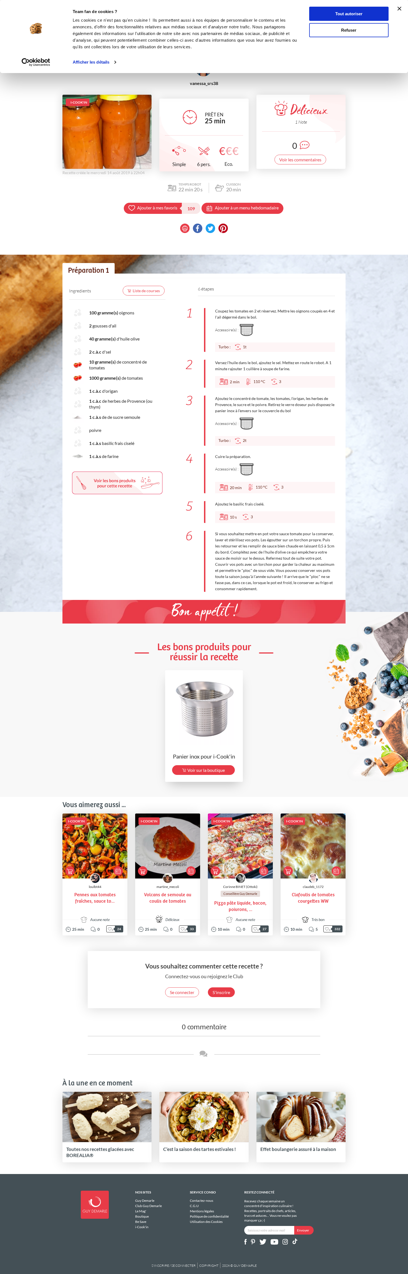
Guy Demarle (144, 1201)
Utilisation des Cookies (206, 1221)
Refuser (348, 30)
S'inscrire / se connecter (174, 1265)
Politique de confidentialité (209, 1216)
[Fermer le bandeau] (399, 9)
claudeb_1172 (313, 887)
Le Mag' (140, 1211)
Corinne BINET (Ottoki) (240, 887)
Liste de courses (146, 290)
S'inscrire (221, 992)
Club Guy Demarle (148, 1206)
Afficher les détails (91, 62)
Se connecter (182, 992)
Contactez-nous (201, 1201)
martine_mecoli (168, 887)
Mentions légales (202, 1211)
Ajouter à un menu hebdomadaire (247, 207)
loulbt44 (95, 887)
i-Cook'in (141, 1227)
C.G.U (194, 1206)
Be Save (140, 1222)
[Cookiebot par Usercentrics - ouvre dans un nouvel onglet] (36, 62)
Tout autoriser (348, 13)
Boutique (142, 1216)
